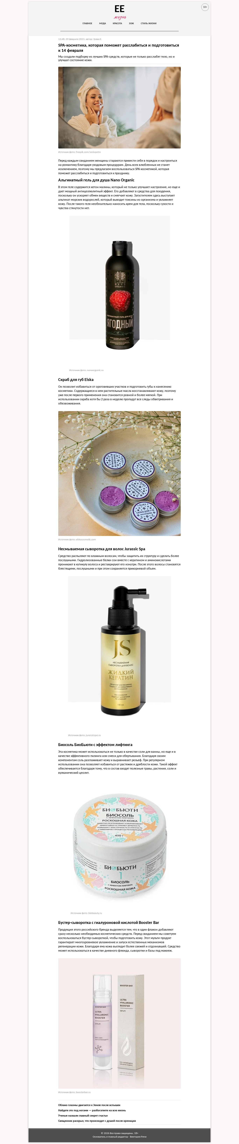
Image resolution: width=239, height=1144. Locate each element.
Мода (102, 23)
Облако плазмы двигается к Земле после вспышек (89, 1105)
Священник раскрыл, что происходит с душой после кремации (97, 1121)
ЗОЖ (131, 23)
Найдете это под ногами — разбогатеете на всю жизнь (92, 1110)
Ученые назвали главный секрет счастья (83, 1115)
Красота (117, 23)
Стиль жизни (148, 23)
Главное (87, 23)
